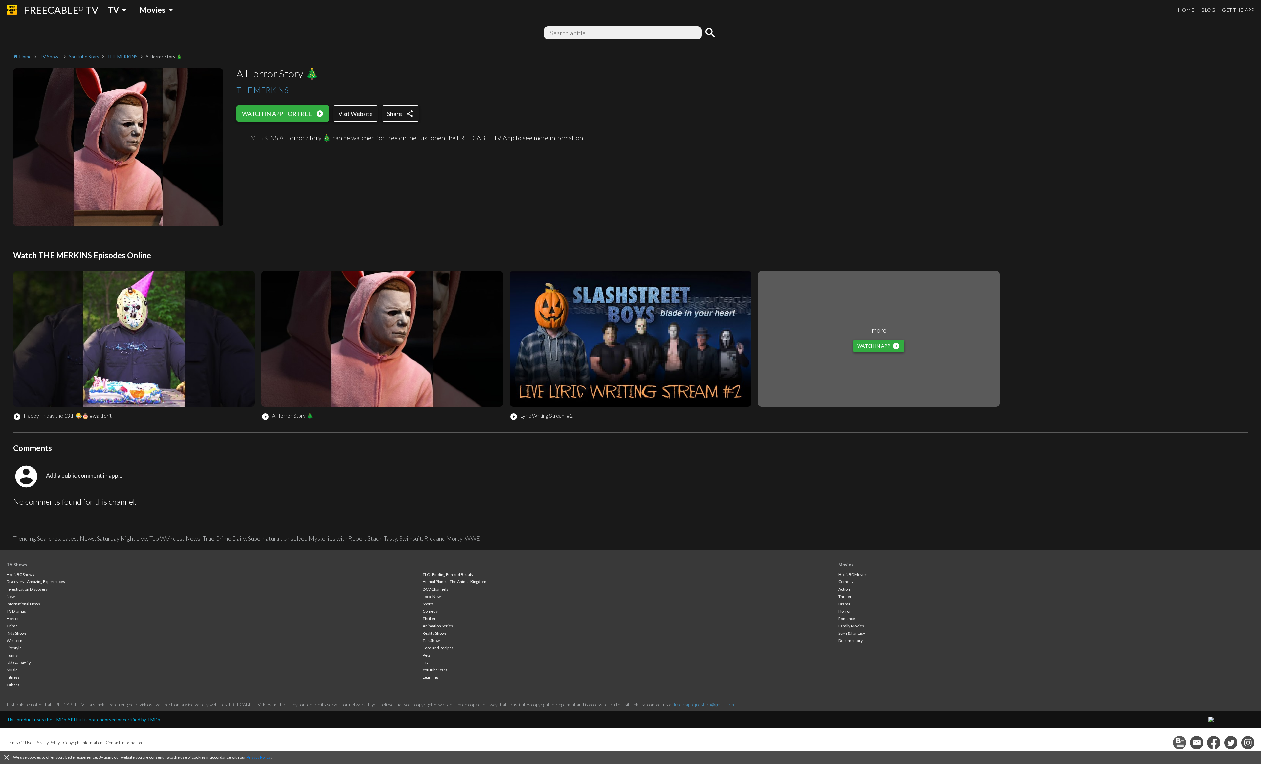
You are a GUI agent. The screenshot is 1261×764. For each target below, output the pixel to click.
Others (13, 684)
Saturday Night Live (122, 538)
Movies (845, 564)
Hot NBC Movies (853, 574)
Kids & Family (19, 662)
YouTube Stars (435, 669)
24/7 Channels (435, 589)
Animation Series (438, 625)
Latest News (78, 538)
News (12, 596)
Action (844, 589)
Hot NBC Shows (20, 574)
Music (12, 669)
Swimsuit (410, 538)
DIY (426, 662)
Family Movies (851, 625)
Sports (428, 603)
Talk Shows (432, 640)
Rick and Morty (443, 538)
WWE (472, 538)
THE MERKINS (262, 90)
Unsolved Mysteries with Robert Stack (332, 538)
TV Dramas (16, 611)
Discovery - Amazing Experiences (36, 581)
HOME (1186, 10)
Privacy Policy (259, 757)
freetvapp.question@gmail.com (704, 704)
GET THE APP (1238, 10)
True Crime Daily (224, 538)
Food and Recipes (438, 647)
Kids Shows (17, 633)
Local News (433, 596)
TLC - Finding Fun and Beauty (448, 574)
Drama (844, 603)
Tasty (390, 538)
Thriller (429, 618)
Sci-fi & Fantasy (851, 633)
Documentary (850, 640)
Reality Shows (435, 633)
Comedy (430, 611)
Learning (430, 677)
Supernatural (264, 538)
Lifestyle (14, 647)
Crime (12, 625)
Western (14, 640)
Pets (427, 655)
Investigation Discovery (27, 589)
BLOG (1208, 10)
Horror (13, 618)
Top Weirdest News (174, 538)
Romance (846, 618)
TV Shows (17, 564)
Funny (12, 655)
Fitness (13, 677)
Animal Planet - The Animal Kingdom (454, 581)
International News (23, 603)
